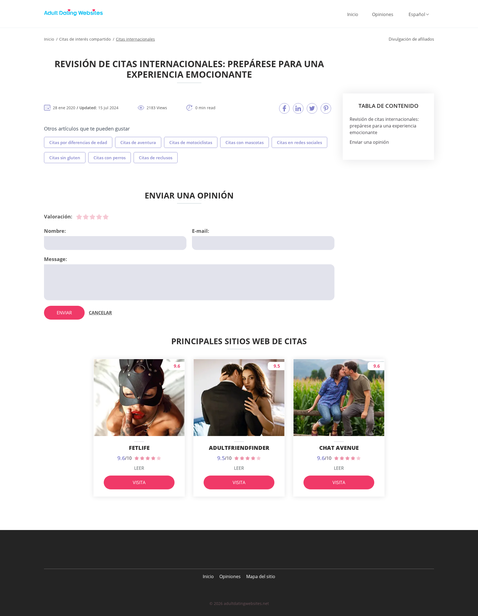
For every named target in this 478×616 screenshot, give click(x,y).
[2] (86, 217)
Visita (139, 482)
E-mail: (200, 231)
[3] (92, 217)
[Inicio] (74, 12)
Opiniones (382, 14)
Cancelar (100, 313)
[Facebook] (284, 108)
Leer (139, 468)
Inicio (352, 14)
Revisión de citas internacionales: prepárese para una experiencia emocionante (384, 125)
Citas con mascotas (244, 142)
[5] (106, 217)
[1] (79, 217)
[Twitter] (312, 108)
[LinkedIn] (298, 108)
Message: (55, 259)
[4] (99, 217)
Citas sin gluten (64, 157)
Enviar (64, 313)
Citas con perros (109, 157)
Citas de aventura (138, 142)
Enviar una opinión (369, 142)
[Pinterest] (326, 108)
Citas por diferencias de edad (78, 142)
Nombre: (55, 231)
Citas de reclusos (155, 157)
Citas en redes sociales (299, 142)
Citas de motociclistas (190, 142)
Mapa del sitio (260, 576)
